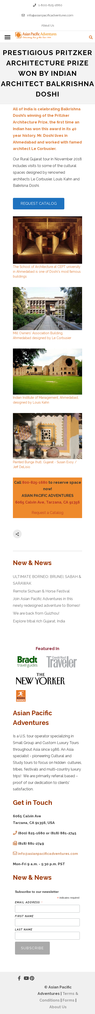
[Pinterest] (29, 978)
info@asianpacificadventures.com (50, 15)
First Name (24, 916)
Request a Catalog (47, 512)
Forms (68, 1000)
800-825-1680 (35, 482)
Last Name (24, 929)
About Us (47, 25)
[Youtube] (23, 978)
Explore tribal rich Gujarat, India (39, 621)
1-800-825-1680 (50, 5)
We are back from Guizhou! (36, 613)
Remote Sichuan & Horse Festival (41, 591)
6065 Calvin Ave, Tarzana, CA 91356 (47, 502)
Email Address (29, 902)
